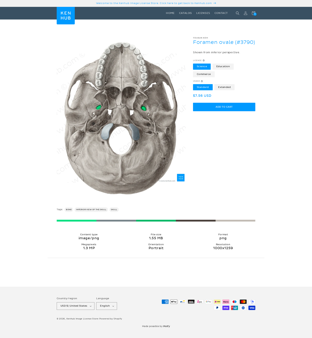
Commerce (204, 74)
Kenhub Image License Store (82, 319)
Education (223, 66)
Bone (69, 210)
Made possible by (156, 326)
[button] (238, 13)
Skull (114, 210)
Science (202, 66)
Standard (203, 87)
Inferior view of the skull (91, 210)
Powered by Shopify (110, 319)
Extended (224, 87)
